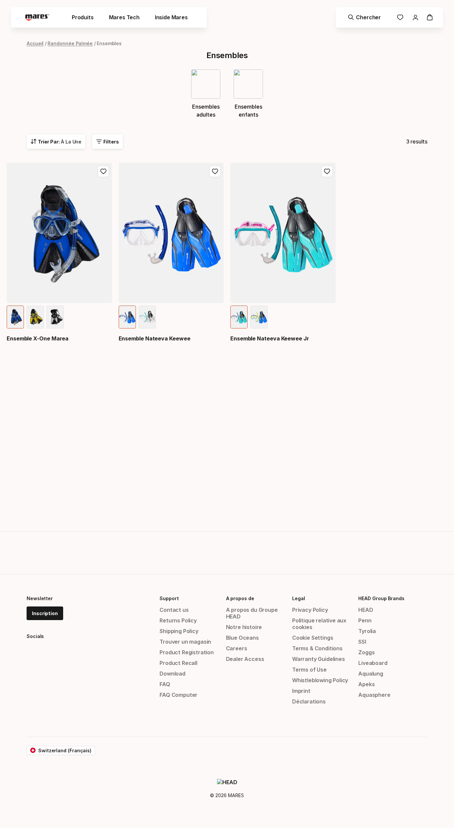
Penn (364, 620)
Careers (236, 648)
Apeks (366, 684)
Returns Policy (178, 620)
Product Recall (178, 663)
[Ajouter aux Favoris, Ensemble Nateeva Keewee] (215, 171)
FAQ (165, 684)
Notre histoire (244, 627)
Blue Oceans (242, 637)
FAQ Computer (178, 694)
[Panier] (429, 17)
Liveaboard (372, 663)
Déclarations (309, 701)
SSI (362, 641)
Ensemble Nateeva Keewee (154, 338)
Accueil (35, 43)
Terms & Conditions (317, 648)
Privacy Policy (310, 609)
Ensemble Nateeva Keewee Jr (269, 338)
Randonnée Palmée (70, 43)
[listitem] (15, 317)
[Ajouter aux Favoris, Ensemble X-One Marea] (103, 171)
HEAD (365, 609)
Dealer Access (245, 659)
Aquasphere (374, 694)
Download (172, 673)
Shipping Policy (179, 631)
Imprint (301, 691)
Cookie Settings (312, 637)
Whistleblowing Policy (320, 680)
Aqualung (370, 673)
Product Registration (186, 652)
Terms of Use (309, 669)
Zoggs (366, 652)
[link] (400, 17)
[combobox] (56, 141)
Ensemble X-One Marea (37, 338)
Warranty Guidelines (318, 659)
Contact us (174, 609)
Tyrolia (367, 631)
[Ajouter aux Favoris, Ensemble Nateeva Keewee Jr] (327, 171)
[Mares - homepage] (37, 17)
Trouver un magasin (185, 641)
